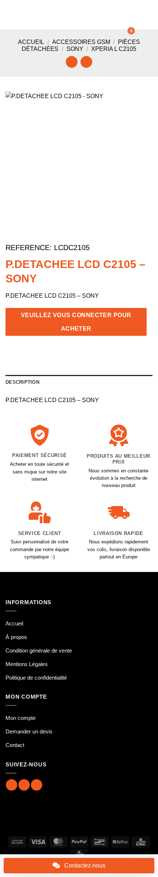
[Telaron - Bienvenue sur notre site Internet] (80, 14)
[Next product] (71, 61)
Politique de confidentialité (36, 678)
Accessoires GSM (81, 42)
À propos (16, 637)
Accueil (31, 42)
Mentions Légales (27, 664)
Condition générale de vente (39, 650)
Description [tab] (22, 382)
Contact (15, 745)
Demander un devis (29, 731)
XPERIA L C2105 (113, 49)
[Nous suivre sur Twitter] (36, 785)
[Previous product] (86, 61)
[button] (10, 14)
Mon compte (21, 718)
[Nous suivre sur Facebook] (11, 785)
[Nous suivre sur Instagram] (24, 785)
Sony (75, 49)
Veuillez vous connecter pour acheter (76, 322)
